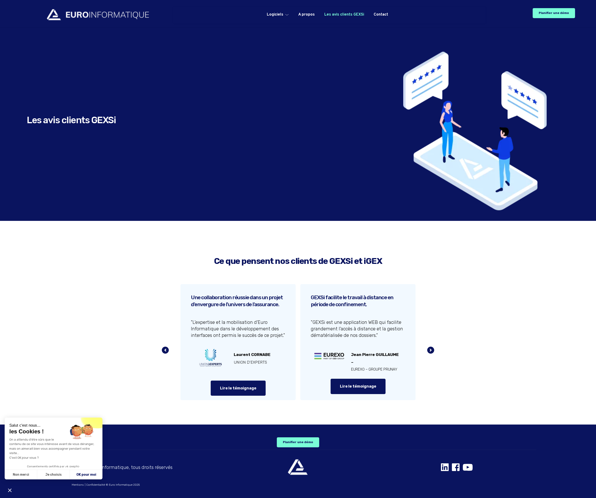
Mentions (78, 484)
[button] (9, 490)
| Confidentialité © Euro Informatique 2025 (112, 484)
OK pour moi (86, 475)
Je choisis (53, 475)
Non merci (21, 475)
